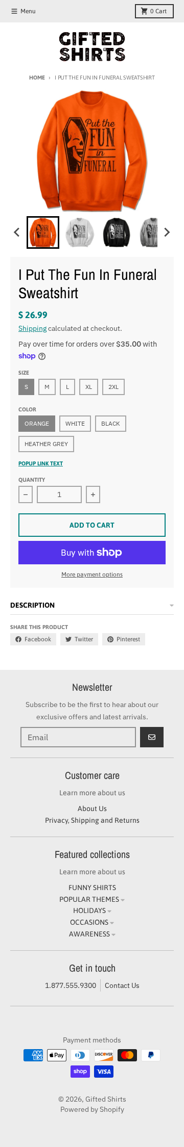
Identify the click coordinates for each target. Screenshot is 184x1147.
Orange (37, 423)
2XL (113, 386)
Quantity (31, 480)
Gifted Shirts (105, 1099)
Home (36, 77)
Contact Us (122, 985)
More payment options (92, 574)
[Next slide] (166, 232)
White (75, 423)
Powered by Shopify (92, 1109)
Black (110, 423)
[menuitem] (43, 232)
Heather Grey (46, 444)
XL (88, 386)
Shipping (32, 328)
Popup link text (40, 463)
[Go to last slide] (17, 232)
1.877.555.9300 (70, 985)
